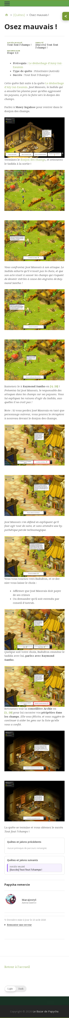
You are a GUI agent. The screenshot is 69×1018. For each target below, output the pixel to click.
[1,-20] (8, 712)
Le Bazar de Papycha (45, 1011)
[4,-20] (54, 386)
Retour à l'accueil (17, 967)
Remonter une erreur (19, 924)
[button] (15, 988)
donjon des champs (33, 159)
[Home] (6, 15)
